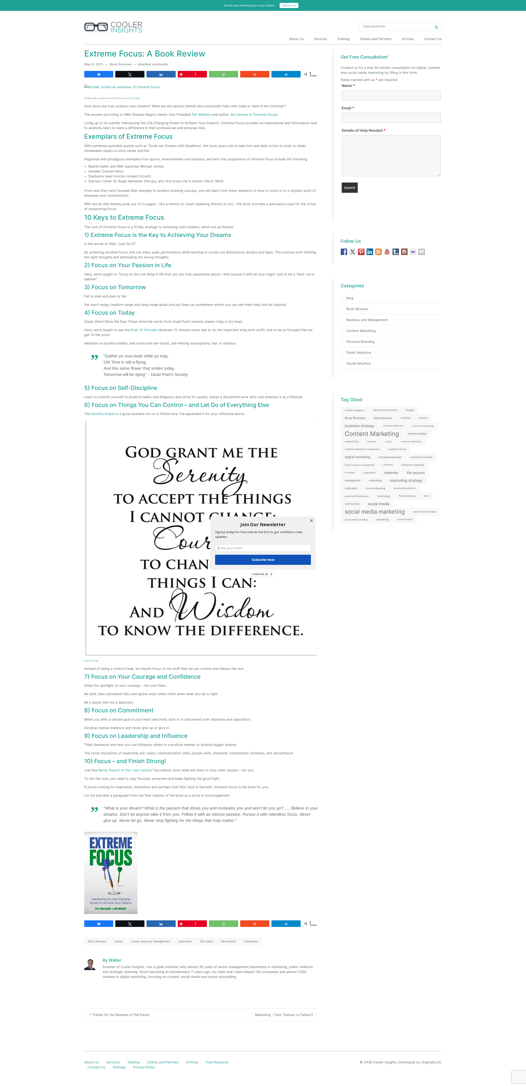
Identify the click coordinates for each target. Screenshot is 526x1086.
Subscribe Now (263, 559)
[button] (263, 524)
